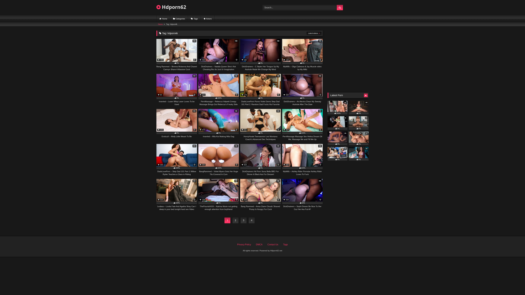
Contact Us (272, 244)
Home (164, 19)
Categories (180, 19)
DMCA (259, 244)
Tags (196, 19)
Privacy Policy (244, 244)
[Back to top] (517, 287)
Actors (209, 19)
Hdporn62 (173, 7)
